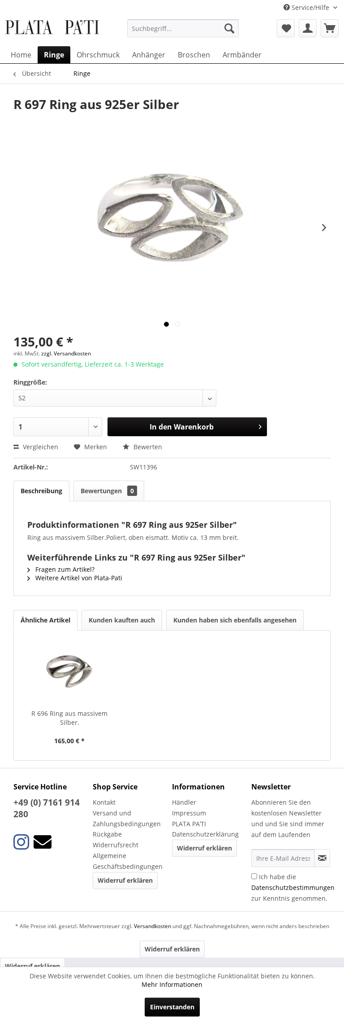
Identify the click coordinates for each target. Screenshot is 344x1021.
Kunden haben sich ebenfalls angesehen (235, 620)
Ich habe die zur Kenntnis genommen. (293, 887)
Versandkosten (152, 926)
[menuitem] (183, 28)
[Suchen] (229, 28)
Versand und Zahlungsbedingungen (127, 818)
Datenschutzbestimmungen (293, 887)
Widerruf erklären (125, 880)
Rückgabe (107, 834)
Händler (184, 802)
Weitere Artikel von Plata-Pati (78, 578)
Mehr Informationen (172, 984)
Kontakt (104, 802)
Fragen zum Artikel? (64, 569)
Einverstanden (172, 1007)
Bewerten (147, 447)
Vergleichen (39, 447)
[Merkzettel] (286, 28)
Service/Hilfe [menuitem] (310, 7)
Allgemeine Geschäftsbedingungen (128, 861)
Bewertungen (107, 490)
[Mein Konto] (308, 28)
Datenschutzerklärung (205, 834)
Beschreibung (41, 490)
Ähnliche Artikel (45, 620)
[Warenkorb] (330, 28)
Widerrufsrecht (115, 845)
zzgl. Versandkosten (66, 353)
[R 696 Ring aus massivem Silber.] (69, 673)
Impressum (189, 813)
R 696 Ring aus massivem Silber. (69, 718)
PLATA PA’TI (189, 823)
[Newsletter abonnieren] (322, 858)
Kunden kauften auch (122, 620)
